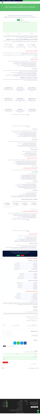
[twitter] (36, 0)
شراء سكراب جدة (21, 406)
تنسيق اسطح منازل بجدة (31, 147)
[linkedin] (31, 0)
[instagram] (30, 0)
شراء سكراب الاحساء (21, 405)
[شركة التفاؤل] (37, 400)
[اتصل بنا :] (38, 410)
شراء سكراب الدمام (21, 403)
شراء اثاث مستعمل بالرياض (20, 407)
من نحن (27, 403)
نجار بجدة (33, 57)
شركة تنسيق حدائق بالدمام (20, 404)
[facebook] (37, 0)
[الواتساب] (38, 412)
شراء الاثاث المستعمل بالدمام (20, 402)
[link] (22, 255)
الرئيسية (27, 402)
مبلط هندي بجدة (35, 303)
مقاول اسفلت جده (32, 301)
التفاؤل (31, 36)
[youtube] (33, 0)
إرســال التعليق (5, 362)
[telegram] (34, 0)
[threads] (29, 0)
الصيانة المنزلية (15, 74)
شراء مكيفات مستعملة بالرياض (20, 408)
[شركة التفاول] (37, 2)
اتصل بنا (27, 404)
